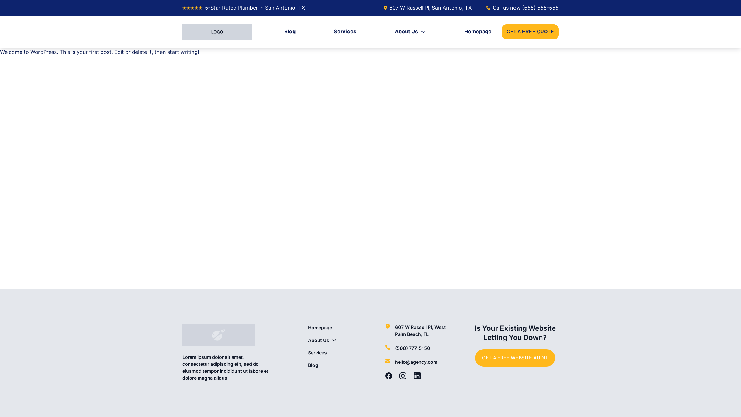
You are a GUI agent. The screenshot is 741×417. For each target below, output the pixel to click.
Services (345, 31)
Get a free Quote (530, 31)
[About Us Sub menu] (423, 31)
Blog (290, 31)
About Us (406, 31)
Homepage (477, 31)
